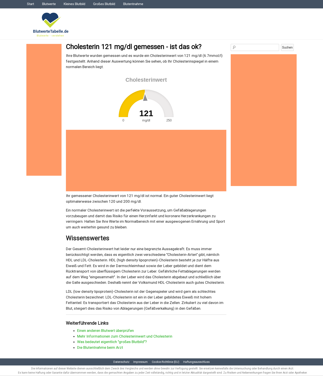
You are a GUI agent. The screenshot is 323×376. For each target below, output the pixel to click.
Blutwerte (49, 4)
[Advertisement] (146, 160)
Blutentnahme (133, 4)
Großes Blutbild (104, 4)
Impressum (140, 361)
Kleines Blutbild (74, 4)
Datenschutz (121, 361)
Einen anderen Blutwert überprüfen (105, 330)
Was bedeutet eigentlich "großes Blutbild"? (112, 342)
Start (30, 4)
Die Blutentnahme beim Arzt (100, 347)
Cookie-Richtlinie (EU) (165, 361)
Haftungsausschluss (196, 361)
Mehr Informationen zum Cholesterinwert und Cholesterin (124, 336)
